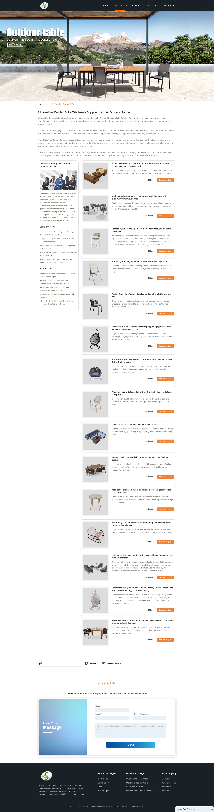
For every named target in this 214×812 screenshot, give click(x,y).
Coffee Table (103, 779)
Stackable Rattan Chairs (137, 783)
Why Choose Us (169, 782)
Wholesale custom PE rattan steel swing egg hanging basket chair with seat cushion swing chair (141, 328)
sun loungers (103, 791)
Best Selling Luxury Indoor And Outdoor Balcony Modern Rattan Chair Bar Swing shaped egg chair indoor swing (142, 589)
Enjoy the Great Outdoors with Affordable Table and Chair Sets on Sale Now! (56, 302)
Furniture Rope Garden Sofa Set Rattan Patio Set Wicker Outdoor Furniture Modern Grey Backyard (140, 165)
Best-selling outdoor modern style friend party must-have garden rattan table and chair (141, 524)
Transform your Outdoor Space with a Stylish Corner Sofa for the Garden (57, 233)
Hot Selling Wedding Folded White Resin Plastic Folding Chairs (139, 261)
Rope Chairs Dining (134, 787)
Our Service (167, 790)
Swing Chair (103, 783)
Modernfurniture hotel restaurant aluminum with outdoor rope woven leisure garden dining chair (143, 622)
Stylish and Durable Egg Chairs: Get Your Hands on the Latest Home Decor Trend (56, 261)
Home (105, 5)
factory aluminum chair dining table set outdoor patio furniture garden (140, 458)
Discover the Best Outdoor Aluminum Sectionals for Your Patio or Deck (55, 289)
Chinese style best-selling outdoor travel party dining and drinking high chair (141, 230)
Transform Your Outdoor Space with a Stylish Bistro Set (57, 295)
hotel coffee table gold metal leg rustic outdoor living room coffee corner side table (141, 491)
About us (168, 5)
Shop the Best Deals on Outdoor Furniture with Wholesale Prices (58, 254)
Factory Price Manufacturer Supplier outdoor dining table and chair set (142, 295)
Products (120, 5)
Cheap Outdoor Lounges (137, 779)
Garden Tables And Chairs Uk (139, 791)
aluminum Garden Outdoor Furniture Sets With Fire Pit (136, 424)
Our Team (166, 786)
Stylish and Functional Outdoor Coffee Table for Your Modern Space (57, 275)
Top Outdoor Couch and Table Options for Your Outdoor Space (57, 240)
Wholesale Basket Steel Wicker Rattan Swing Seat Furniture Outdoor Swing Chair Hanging (142, 361)
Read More (148, 180)
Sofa (100, 787)
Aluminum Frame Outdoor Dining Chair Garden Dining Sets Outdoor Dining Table (142, 393)
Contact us (150, 5)
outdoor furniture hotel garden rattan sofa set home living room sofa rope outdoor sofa (142, 556)
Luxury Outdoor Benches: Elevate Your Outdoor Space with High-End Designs (55, 282)
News (134, 5)
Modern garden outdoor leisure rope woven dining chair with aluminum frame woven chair (139, 197)
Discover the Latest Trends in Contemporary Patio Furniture (57, 247)
